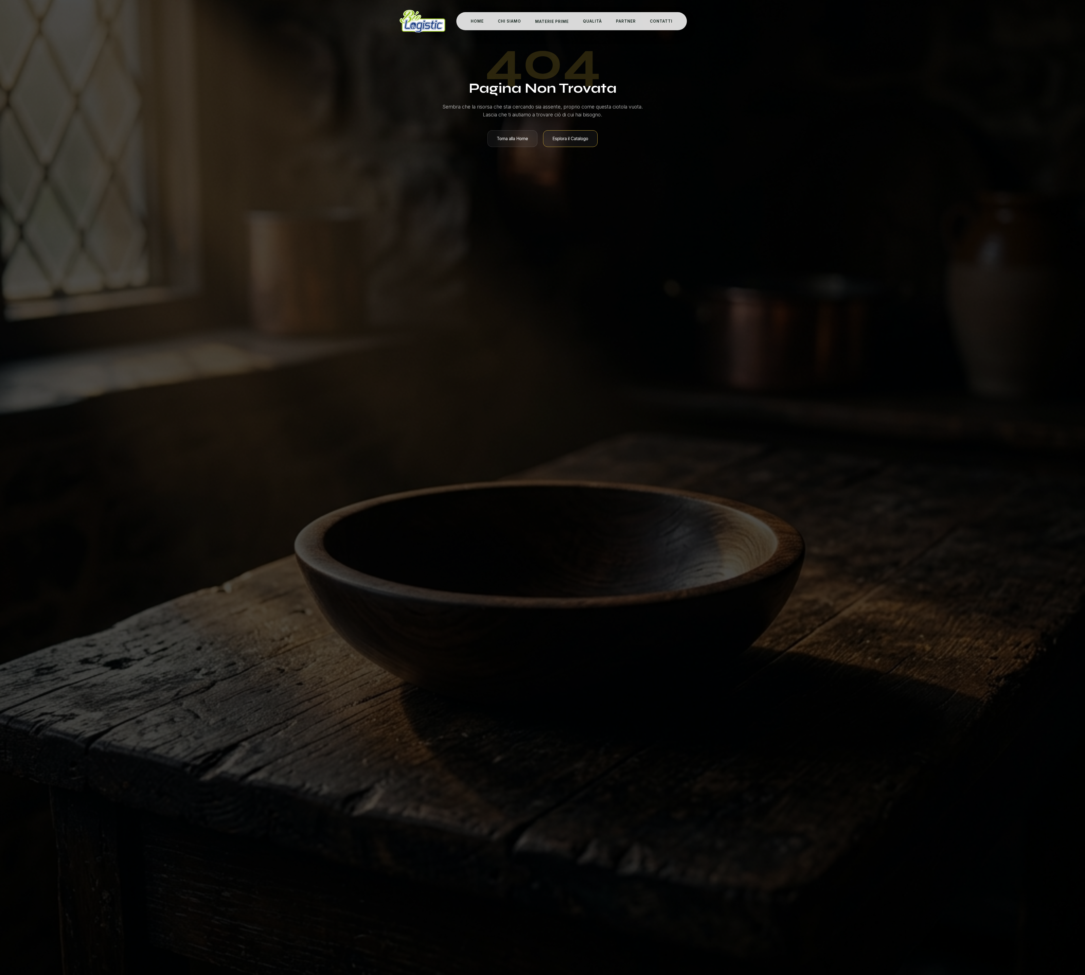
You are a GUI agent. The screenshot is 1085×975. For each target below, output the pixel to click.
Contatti (661, 21)
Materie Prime (552, 21)
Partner (626, 21)
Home (477, 21)
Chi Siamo (509, 21)
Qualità (592, 21)
